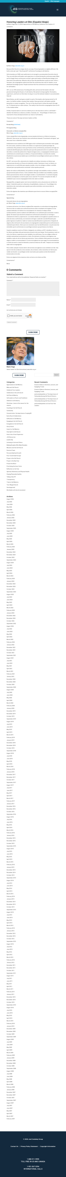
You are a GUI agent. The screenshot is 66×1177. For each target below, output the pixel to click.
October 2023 (10, 589)
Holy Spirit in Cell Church (13, 432)
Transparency (11, 479)
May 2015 (9, 856)
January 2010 (10, 1026)
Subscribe (33, 332)
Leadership (10, 439)
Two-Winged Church (12, 485)
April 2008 (9, 1081)
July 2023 (9, 597)
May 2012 (9, 952)
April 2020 (9, 700)
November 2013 (11, 904)
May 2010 (9, 1015)
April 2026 (9, 509)
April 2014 (9, 891)
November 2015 (11, 840)
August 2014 (10, 880)
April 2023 (9, 605)
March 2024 (10, 576)
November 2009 (11, 1031)
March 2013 (10, 925)
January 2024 (10, 581)
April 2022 (9, 636)
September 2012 (11, 941)
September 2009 (11, 1036)
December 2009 (11, 1028)
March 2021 (10, 671)
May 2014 (9, 888)
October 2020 (10, 684)
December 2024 (11, 552)
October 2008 (10, 1066)
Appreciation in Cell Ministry (31, 24)
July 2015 (9, 851)
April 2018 (9, 764)
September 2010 (11, 1005)
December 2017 (11, 774)
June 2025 (9, 536)
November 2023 (11, 586)
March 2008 (10, 1084)
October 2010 (10, 1002)
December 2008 (11, 1060)
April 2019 (9, 732)
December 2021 (11, 647)
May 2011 (9, 983)
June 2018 (9, 758)
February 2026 (11, 515)
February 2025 (11, 546)
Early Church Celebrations (14, 416)
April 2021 (9, 668)
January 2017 (10, 803)
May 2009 (9, 1047)
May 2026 (9, 507)
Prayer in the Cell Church (13, 458)
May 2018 (9, 761)
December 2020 (11, 679)
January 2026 (10, 517)
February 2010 (11, 1023)
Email (8, 305)
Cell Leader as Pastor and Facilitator (17, 398)
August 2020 (10, 689)
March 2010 (10, 1021)
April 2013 (9, 922)
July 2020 (9, 692)
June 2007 (9, 1108)
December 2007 (11, 1092)
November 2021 (11, 650)
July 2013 (9, 915)
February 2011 (11, 991)
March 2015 (10, 862)
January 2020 (10, 708)
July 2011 (9, 978)
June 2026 (9, 504)
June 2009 (9, 1044)
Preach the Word (11, 463)
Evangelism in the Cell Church (15, 424)
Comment (10, 280)
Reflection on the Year (13, 469)
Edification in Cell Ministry (14, 418)
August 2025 (10, 531)
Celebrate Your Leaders (46, 24)
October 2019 (10, 716)
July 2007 (9, 1105)
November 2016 (11, 809)
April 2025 (9, 541)
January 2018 (10, 772)
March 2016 (10, 830)
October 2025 (10, 525)
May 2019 (9, 729)
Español (47, 1)
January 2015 (10, 867)
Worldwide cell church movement (16, 490)
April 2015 (9, 859)
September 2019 (11, 719)
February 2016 (11, 832)
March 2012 (10, 957)
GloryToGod (10, 426)
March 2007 (10, 1116)
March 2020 (10, 703)
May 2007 (9, 1111)
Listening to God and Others (15, 442)
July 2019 (9, 724)
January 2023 (10, 613)
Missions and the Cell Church (15, 447)
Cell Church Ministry (12, 395)
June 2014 (9, 885)
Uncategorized (11, 487)
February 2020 (11, 705)
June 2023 (9, 599)
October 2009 (10, 1034)
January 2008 (10, 1089)
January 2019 (10, 740)
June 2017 (9, 790)
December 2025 (11, 520)
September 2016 (11, 814)
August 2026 (10, 499)
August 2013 (10, 912)
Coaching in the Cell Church (14, 408)
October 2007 (10, 1097)
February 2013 (11, 928)
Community (10, 410)
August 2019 (10, 721)
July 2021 (9, 660)
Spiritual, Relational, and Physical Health (18, 471)
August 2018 (10, 753)
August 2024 (10, 562)
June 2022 (9, 631)
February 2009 (11, 1055)
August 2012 (10, 944)
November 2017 (11, 777)
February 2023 (11, 610)
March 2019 (10, 735)
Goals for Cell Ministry (13, 429)
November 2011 (11, 968)
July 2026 (9, 501)
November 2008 (11, 1063)
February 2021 (11, 674)
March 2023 (10, 607)
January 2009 (10, 1058)
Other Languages (54, 1)
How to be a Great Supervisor (15, 434)
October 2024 (10, 557)
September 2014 (11, 878)
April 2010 (9, 1018)
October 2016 (10, 811)
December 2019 (11, 711)
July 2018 (9, 756)
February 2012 (11, 960)
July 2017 (9, 787)
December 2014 (11, 870)
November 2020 (11, 682)
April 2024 (9, 573)
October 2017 (10, 779)
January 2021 (10, 676)
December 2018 (11, 742)
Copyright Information (47, 1146)
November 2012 (11, 936)
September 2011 (11, 973)
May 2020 (9, 697)
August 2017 (10, 785)
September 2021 (11, 655)
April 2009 (9, 1050)
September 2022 (11, 623)
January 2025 (10, 549)
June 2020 (9, 695)
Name (9, 300)
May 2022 (9, 634)
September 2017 (11, 782)
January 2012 (10, 962)
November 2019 (11, 713)
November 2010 (11, 999)
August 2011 (10, 975)
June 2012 (9, 949)
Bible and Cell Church (12, 387)
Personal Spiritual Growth (14, 453)
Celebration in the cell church (15, 392)
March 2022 (10, 639)
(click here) (17, 124)
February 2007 (11, 1118)
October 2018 (10, 748)
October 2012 (10, 938)
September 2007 (11, 1100)
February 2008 (11, 1087)
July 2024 (9, 565)
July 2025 (9, 533)
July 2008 (9, 1073)
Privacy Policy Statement (29, 1146)
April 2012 (9, 954)
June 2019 (9, 727)
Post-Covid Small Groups (14, 455)
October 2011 (10, 970)
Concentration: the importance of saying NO (19, 413)
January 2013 (10, 930)
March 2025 (10, 544)
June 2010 (9, 1013)
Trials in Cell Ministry (12, 482)
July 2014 (9, 883)
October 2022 (10, 621)
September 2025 (11, 528)
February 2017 (11, 801)
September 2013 (11, 909)
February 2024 (11, 578)
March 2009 (10, 1052)
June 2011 (9, 981)
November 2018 (11, 745)
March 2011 (10, 989)
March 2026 (10, 512)
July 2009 (9, 1042)
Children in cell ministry (13, 400)
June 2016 (9, 822)
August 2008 (10, 1071)
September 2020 (11, 687)
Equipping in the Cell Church (14, 421)
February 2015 (11, 864)
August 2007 (10, 1103)
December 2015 (11, 838)
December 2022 (11, 615)
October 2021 (10, 652)
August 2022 (10, 626)
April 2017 (9, 795)
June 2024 (9, 568)
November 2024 (11, 554)
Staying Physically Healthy (14, 474)
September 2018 (11, 750)
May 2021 (9, 666)
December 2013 (11, 901)
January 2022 (10, 644)
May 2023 (9, 602)
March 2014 (10, 893)
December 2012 (11, 933)
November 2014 (11, 872)
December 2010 (11, 997)
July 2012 (9, 946)
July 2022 (9, 629)
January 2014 (10, 899)
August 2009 (10, 1039)
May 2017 (9, 793)
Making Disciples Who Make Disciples (17, 445)
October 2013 (10, 907)
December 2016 (11, 806)
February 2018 (11, 769)
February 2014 (11, 896)
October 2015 (10, 843)
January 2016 (10, 835)
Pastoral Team (11, 450)
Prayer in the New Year (13, 461)
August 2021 (10, 658)
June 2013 (9, 917)
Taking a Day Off (11, 477)
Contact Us (14, 1146)
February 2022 (11, 642)
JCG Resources (11, 437)
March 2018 (10, 766)
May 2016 (9, 825)
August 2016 (10, 817)
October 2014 (10, 875)
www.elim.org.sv (19, 65)
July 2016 (9, 819)
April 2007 (9, 1113)
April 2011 (9, 986)
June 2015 (9, 854)
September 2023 (11, 591)
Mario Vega (11, 24)
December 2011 (11, 965)
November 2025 (11, 523)
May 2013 (9, 920)
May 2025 (9, 539)
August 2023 (10, 594)
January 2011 (10, 994)
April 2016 (9, 827)
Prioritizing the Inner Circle (14, 466)
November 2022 (11, 618)
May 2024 (9, 570)
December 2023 (11, 584)
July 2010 (9, 1010)
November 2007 (11, 1095)
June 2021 (9, 663)
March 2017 (10, 798)
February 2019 (11, 737)
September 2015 (11, 846)
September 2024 (11, 560)
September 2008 (11, 1068)
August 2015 (10, 848)
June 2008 (9, 1076)
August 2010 (10, 1007)
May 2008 (9, 1079)
